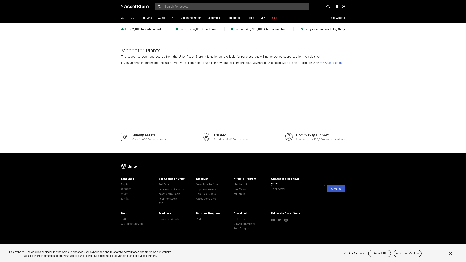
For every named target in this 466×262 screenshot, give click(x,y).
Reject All (380, 253)
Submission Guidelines (172, 189)
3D (123, 17)
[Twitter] (279, 220)
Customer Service (132, 223)
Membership (241, 184)
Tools (250, 17)
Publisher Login (168, 198)
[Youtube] (273, 220)
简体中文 (126, 189)
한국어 (125, 193)
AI (173, 17)
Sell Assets (165, 184)
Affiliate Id (240, 193)
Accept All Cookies (407, 253)
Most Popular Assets (208, 184)
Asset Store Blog (206, 198)
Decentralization (191, 17)
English (125, 184)
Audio (161, 17)
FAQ (161, 203)
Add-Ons (146, 17)
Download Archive (245, 223)
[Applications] (336, 6)
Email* (274, 183)
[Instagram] (286, 220)
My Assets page (331, 63)
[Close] (451, 253)
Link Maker (240, 189)
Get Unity (239, 219)
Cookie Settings (354, 253)
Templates (234, 17)
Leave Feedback (169, 219)
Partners (201, 219)
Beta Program (242, 228)
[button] (328, 6)
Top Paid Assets (206, 193)
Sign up (336, 189)
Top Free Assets (206, 189)
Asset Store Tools (169, 193)
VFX (262, 17)
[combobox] (232, 6)
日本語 (125, 198)
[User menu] (343, 6)
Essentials (214, 17)
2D (132, 17)
